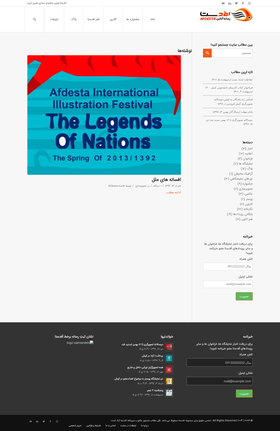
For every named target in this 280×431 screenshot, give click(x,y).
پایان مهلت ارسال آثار (241, 111)
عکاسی (248, 194)
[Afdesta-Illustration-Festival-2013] (104, 115)
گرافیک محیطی (243, 174)
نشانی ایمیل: (245, 277)
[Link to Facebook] (243, 3)
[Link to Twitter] (236, 3)
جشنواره (248, 184)
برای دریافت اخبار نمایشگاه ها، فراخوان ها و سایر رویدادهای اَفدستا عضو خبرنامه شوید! (228, 249)
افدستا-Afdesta (116, 186)
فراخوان (248, 158)
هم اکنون (247, 219)
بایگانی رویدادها (243, 214)
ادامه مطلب (173, 192)
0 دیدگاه (157, 186)
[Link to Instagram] (249, 3)
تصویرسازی (141, 186)
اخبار (250, 148)
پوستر (249, 199)
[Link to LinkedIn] (229, 3)
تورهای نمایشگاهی (241, 179)
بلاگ (250, 168)
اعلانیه (249, 153)
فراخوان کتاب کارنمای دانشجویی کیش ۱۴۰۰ (229, 87)
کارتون (249, 204)
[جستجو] (34, 19)
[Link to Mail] (223, 3)
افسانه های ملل (166, 180)
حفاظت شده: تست (242, 79)
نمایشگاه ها (246, 163)
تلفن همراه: (246, 259)
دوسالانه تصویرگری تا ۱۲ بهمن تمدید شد (231, 119)
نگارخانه (248, 209)
